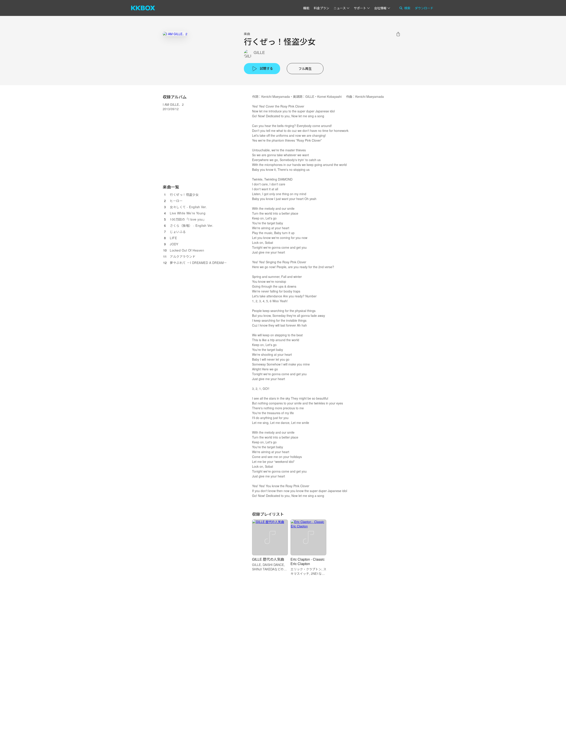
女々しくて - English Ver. (188, 207)
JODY (174, 244)
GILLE (259, 52)
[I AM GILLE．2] (175, 33)
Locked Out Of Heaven (187, 250)
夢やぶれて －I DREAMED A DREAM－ (198, 262)
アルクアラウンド (182, 256)
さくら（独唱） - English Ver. (191, 225)
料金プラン (321, 8)
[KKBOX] (143, 8)
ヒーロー (176, 200)
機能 (306, 8)
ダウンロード (424, 8)
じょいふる (178, 231)
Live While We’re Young (187, 213)
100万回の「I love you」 (188, 219)
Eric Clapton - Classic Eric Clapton (308, 561)
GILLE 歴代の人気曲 (268, 559)
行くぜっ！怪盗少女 (184, 194)
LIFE (173, 238)
